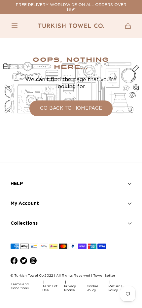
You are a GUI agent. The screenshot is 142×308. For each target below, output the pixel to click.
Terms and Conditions (20, 286)
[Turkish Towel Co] (71, 25)
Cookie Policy (92, 288)
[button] (14, 26)
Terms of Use (49, 288)
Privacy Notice (70, 288)
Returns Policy (115, 288)
